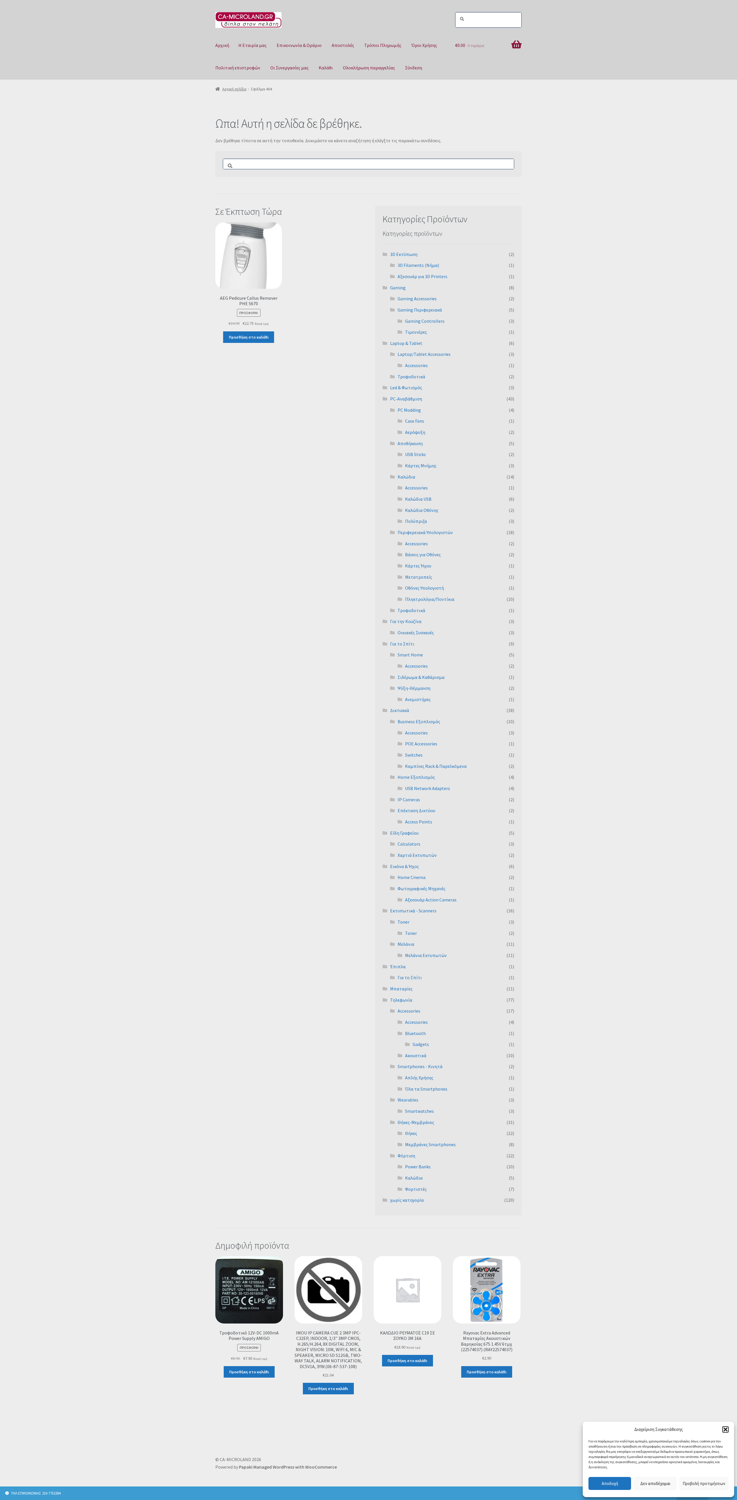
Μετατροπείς (418, 577)
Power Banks (418, 1166)
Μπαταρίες (401, 989)
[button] (725, 1429)
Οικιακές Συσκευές (416, 632)
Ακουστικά (415, 1055)
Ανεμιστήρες (418, 699)
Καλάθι (326, 68)
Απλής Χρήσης (419, 1078)
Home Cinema (412, 877)
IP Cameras (409, 799)
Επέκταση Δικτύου (416, 810)
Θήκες (411, 1133)
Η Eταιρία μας (252, 45)
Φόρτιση (406, 1156)
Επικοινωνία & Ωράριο (299, 45)
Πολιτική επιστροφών (237, 68)
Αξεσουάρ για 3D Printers (422, 276)
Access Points (418, 822)
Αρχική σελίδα (234, 89)
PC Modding (409, 410)
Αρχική (222, 45)
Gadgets (421, 1044)
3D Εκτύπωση (403, 254)
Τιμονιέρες (416, 332)
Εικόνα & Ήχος (404, 866)
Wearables (408, 1100)
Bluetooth (415, 1033)
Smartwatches (419, 1111)
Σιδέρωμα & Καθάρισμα (421, 677)
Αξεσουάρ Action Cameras (431, 900)
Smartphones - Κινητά (420, 1066)
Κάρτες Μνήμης (420, 465)
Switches (414, 755)
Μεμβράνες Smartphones (430, 1144)
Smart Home (410, 655)
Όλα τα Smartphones (426, 1089)
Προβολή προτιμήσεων (704, 1483)
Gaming (398, 287)
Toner (403, 922)
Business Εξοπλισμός (419, 721)
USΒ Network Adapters (427, 788)
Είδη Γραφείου (404, 833)
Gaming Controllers (425, 321)
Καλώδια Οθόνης (421, 510)
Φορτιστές (416, 1189)
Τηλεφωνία (401, 1000)
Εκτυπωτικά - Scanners (413, 911)
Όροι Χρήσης (424, 45)
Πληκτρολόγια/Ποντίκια (429, 599)
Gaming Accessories (417, 298)
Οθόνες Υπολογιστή (424, 588)
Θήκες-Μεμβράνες (416, 1122)
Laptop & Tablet (406, 343)
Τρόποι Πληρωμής (382, 45)
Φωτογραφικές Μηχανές (421, 888)
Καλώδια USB (418, 499)
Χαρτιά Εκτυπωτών (417, 855)
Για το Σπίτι (402, 644)
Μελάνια (406, 944)
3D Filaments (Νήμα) (418, 265)
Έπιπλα (398, 966)
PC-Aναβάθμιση (406, 399)
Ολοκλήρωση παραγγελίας (369, 68)
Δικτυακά (399, 710)
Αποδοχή (610, 1483)
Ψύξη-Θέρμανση (414, 688)
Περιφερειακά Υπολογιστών (425, 532)
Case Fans (414, 421)
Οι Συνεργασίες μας (289, 68)
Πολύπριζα (416, 521)
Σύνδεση (413, 68)
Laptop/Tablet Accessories (424, 354)
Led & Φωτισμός (406, 387)
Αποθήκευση (410, 443)
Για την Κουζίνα (405, 621)
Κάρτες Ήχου (418, 566)
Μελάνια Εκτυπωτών (426, 955)
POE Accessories (421, 744)
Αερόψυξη (415, 432)
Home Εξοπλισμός (416, 777)
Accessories (416, 365)
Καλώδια (406, 477)
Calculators (409, 844)
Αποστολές (343, 45)
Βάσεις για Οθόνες (423, 554)
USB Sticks (415, 454)
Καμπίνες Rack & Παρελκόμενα (436, 766)
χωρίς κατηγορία (407, 1200)
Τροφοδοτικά (411, 376)
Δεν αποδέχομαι (655, 1483)
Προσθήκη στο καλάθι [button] (249, 337)
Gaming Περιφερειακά (420, 310)
